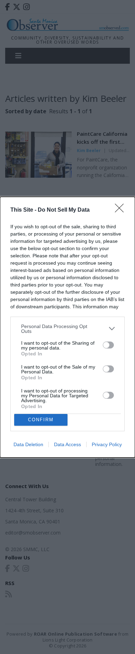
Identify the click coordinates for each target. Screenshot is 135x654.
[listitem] (67, 329)
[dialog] (67, 327)
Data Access (67, 444)
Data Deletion (28, 444)
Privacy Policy (107, 444)
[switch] (108, 345)
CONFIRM (41, 419)
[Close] (121, 210)
